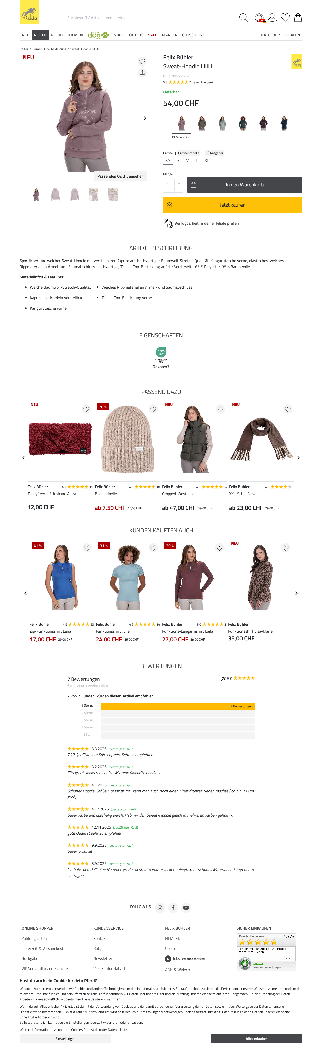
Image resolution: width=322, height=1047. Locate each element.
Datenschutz (117, 1029)
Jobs (186, 958)
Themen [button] (75, 35)
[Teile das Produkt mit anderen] (142, 72)
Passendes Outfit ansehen (120, 176)
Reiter (24, 48)
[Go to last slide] (24, 458)
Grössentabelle (188, 153)
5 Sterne (88, 705)
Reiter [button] (40, 35)
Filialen (292, 35)
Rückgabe (30, 958)
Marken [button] (170, 35)
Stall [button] (119, 35)
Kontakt (100, 938)
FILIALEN (173, 938)
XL (207, 160)
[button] (98, 35)
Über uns (172, 948)
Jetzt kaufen (233, 205)
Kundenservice (108, 928)
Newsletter (102, 958)
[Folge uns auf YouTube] (186, 908)
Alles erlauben (257, 1038)
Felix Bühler (177, 928)
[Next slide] (145, 118)
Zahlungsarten (34, 938)
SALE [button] (152, 35)
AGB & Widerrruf (179, 969)
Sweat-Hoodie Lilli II (84, 48)
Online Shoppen (38, 928)
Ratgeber (217, 153)
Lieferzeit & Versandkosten (45, 948)
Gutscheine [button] (193, 35)
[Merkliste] (285, 17)
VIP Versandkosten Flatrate (45, 968)
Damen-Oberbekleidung (49, 48)
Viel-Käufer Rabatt (109, 968)
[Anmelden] (272, 17)
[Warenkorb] (298, 17)
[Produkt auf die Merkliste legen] (142, 61)
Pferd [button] (57, 35)
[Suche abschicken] (245, 17)
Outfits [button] (136, 35)
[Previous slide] (24, 118)
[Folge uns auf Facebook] (173, 908)
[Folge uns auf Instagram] (160, 908)
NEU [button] (25, 35)
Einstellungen (65, 1038)
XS (168, 160)
